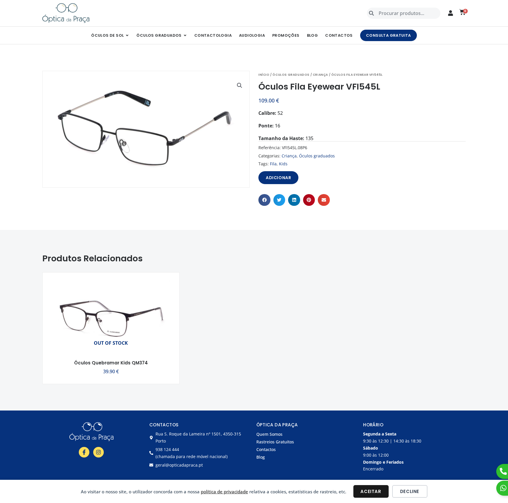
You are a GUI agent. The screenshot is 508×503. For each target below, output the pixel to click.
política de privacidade (224, 491)
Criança (320, 75)
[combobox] (403, 13)
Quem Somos (269, 434)
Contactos (266, 449)
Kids (283, 163)
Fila (273, 163)
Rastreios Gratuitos (275, 442)
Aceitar (370, 491)
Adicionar (278, 178)
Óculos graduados (291, 75)
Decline (409, 491)
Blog (260, 457)
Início (264, 75)
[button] (239, 85)
